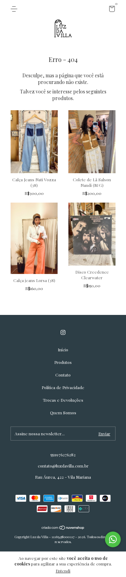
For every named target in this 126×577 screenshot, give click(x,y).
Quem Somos (63, 412)
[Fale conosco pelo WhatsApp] (113, 539)
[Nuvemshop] (63, 528)
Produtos (63, 362)
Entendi (63, 571)
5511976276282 (63, 454)
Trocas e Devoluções (63, 400)
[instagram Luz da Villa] (63, 333)
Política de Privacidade (63, 387)
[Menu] (15, 9)
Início (63, 349)
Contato (63, 375)
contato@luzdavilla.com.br (63, 466)
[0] (110, 9)
